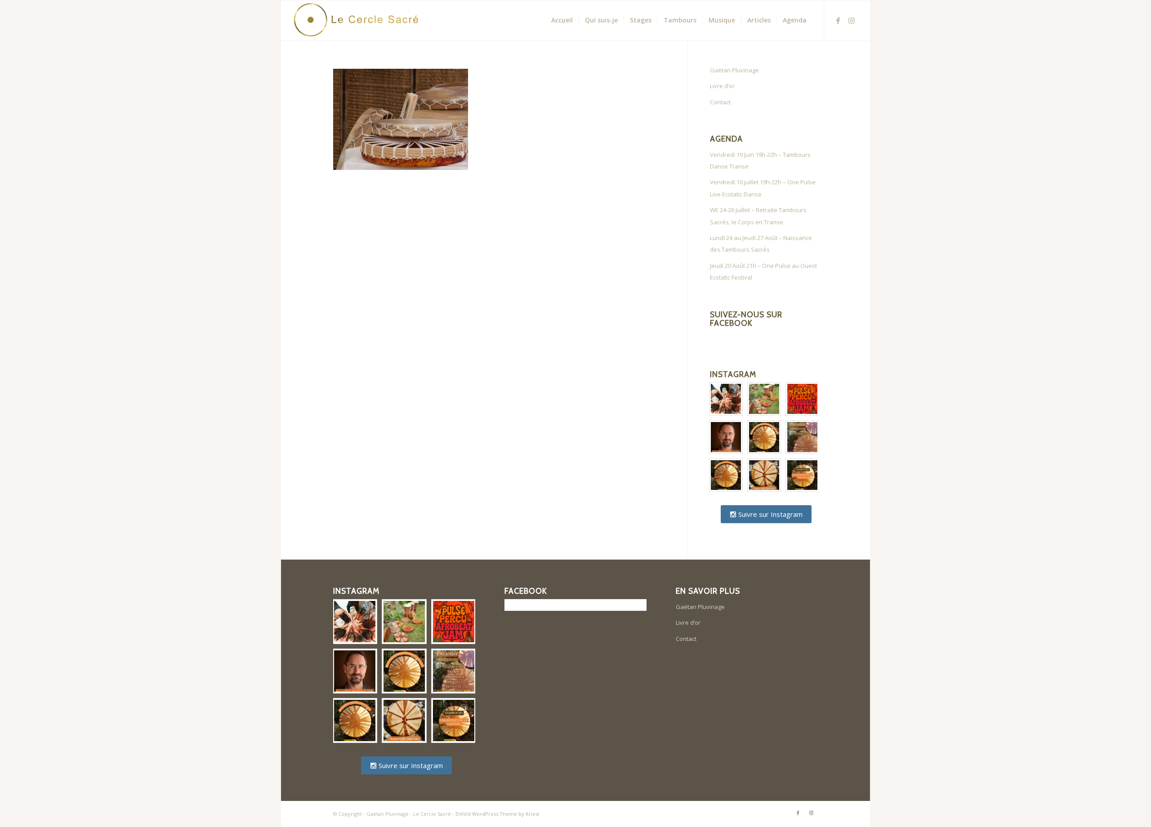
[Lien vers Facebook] (838, 20)
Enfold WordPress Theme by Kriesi (497, 813)
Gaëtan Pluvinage (734, 70)
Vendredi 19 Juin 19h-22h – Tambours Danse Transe (760, 160)
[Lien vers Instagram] (851, 20)
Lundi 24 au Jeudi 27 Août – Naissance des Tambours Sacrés (761, 243)
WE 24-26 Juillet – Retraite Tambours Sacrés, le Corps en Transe (758, 216)
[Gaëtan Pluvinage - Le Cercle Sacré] (360, 20)
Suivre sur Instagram (769, 514)
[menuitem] (562, 20)
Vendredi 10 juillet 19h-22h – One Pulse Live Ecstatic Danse (763, 188)
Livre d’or (722, 86)
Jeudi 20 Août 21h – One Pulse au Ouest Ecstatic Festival (763, 271)
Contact (720, 102)
